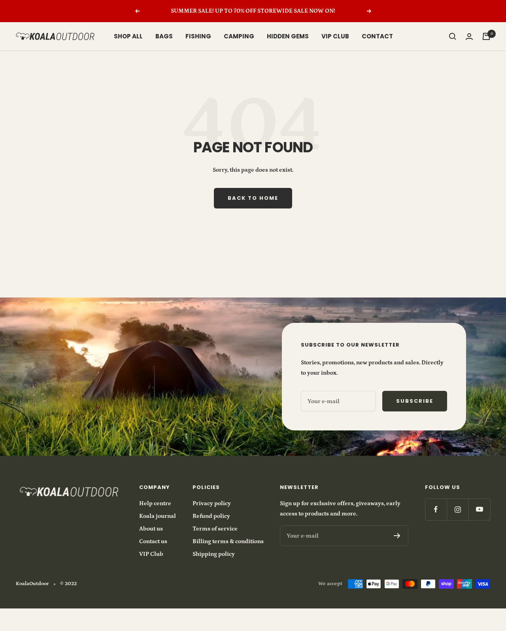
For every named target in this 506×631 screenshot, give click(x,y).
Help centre (155, 503)
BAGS (164, 36)
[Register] (397, 535)
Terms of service (215, 528)
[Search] (452, 36)
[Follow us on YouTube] (479, 509)
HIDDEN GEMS (288, 36)
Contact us (153, 541)
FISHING (198, 36)
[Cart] (486, 36)
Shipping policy (214, 554)
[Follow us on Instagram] (457, 509)
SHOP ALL (128, 36)
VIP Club (151, 554)
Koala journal (157, 516)
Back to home (253, 198)
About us (151, 528)
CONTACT (377, 36)
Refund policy (211, 516)
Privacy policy (212, 503)
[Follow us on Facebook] (436, 509)
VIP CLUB (335, 36)
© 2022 (68, 584)
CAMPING (239, 36)
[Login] (469, 36)
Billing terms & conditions (228, 541)
